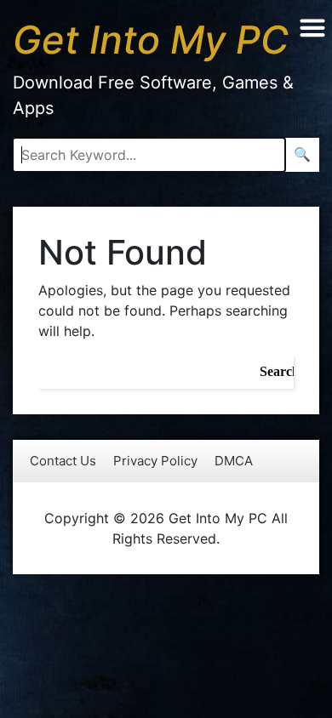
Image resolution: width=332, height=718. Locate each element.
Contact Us (63, 461)
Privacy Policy (155, 461)
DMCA (234, 461)
